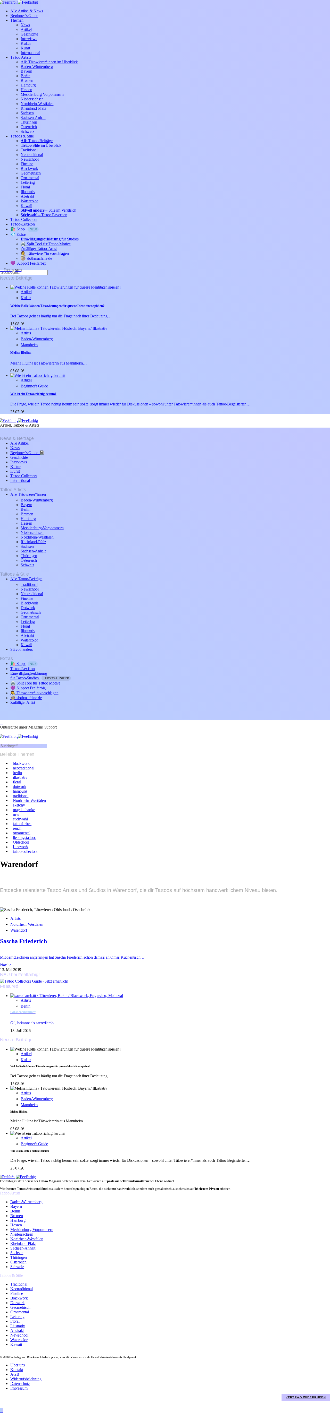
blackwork (21, 763)
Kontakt (16, 1369)
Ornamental (30, 178)
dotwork (19, 786)
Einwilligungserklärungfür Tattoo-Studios (39, 675)
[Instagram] (1, 722)
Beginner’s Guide (24, 15)
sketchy (19, 805)
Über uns (17, 1365)
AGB (14, 1374)
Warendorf (18, 930)
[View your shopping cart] (2, 731)
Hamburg (28, 85)
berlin (17, 772)
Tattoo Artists (20, 57)
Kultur (26, 43)
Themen (16, 20)
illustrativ (20, 777)
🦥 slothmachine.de (36, 258)
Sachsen (27, 113)
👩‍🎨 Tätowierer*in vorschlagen (45, 253)
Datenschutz (20, 1383)
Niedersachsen (32, 99)
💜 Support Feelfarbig (28, 263)
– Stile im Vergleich (48, 210)
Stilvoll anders (21, 649)
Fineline (27, 164)
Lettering (28, 182)
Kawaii (26, 205)
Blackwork (29, 168)
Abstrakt (27, 196)
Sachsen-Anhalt (33, 117)
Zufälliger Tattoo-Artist (39, 248)
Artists (26, 333)
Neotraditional (32, 154)
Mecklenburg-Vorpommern (42, 94)
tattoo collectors (25, 851)
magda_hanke (24, 810)
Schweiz (27, 131)
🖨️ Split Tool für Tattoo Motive (46, 244)
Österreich (29, 127)
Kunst (25, 48)
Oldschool (21, 842)
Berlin (25, 76)
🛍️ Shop (23, 229)
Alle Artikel (19, 443)
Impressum (19, 1388)
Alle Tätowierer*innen (28, 494)
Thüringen (29, 122)
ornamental (21, 833)
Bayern (26, 71)
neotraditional (23, 768)
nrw (16, 814)
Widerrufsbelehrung (26, 1379)
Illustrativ (28, 191)
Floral (25, 187)
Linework (20, 847)
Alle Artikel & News (26, 11)
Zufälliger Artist (22, 702)
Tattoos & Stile (22, 136)
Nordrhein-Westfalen (37, 103)
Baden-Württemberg (37, 66)
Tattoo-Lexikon (22, 224)
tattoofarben (22, 823)
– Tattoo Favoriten (44, 215)
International (30, 52)
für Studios (50, 239)
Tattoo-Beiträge (37, 140)
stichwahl (20, 819)
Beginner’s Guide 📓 (27, 452)
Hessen (26, 90)
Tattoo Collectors (23, 219)
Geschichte (29, 34)
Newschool (30, 159)
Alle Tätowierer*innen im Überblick (49, 62)
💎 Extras (18, 234)
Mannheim (29, 345)
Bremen (27, 80)
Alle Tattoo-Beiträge (26, 579)
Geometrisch (30, 173)
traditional (20, 796)
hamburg (20, 791)
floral (17, 782)
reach (17, 828)
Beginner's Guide (34, 386)
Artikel (26, 29)
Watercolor (29, 201)
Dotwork (28, 607)
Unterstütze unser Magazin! (28, 727)
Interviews (29, 39)
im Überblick (41, 145)
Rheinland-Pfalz (33, 108)
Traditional (29, 150)
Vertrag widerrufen (306, 1397)
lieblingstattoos (24, 837)
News (25, 25)
